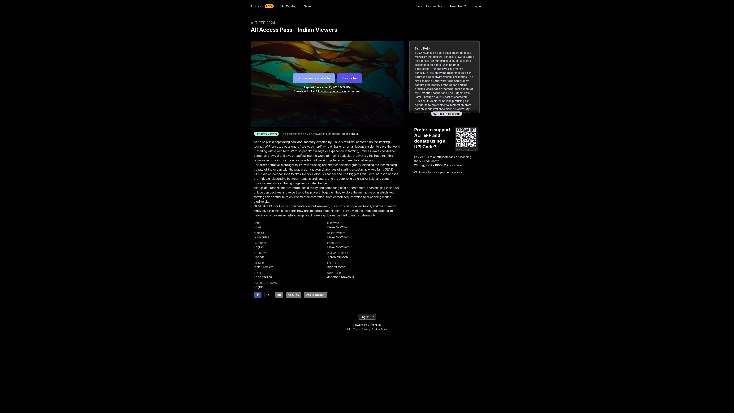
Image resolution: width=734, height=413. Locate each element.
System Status (380, 329)
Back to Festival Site (429, 6)
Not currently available (313, 78)
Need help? (458, 6)
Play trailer (349, 78)
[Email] (279, 295)
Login (477, 6)
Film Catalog (288, 6)
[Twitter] (268, 295)
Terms (356, 329)
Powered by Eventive (367, 324)
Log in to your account (332, 91)
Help (348, 329)
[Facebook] (257, 295)
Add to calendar (315, 294)
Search (308, 6)
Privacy (366, 329)
